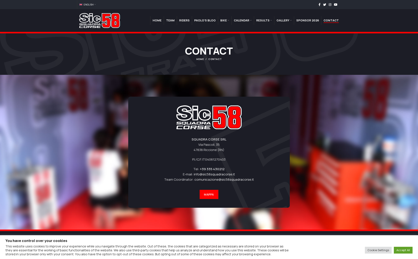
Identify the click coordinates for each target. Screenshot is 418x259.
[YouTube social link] (336, 4)
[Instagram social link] (330, 4)
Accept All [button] (403, 250)
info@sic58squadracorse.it (214, 174)
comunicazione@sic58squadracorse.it (224, 179)
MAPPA (209, 194)
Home (200, 59)
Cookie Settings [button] (378, 250)
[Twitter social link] (324, 4)
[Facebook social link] (319, 4)
